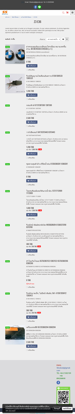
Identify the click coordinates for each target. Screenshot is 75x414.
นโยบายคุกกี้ (11, 410)
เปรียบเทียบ (31, 70)
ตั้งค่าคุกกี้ (57, 408)
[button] (63, 13)
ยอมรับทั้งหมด (67, 408)
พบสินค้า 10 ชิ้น (10, 39)
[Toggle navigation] (72, 13)
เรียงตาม (43, 39)
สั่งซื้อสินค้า (32, 66)
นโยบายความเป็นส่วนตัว (43, 408)
